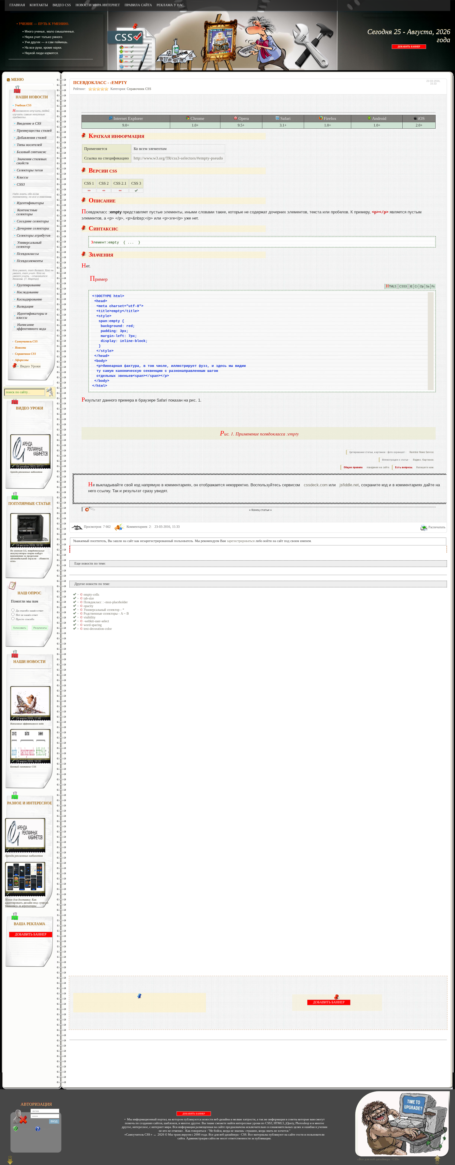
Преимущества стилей (34, 130)
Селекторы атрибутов (34, 235)
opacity (88, 606)
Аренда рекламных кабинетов (26, 472)
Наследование (28, 292)
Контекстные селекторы (27, 212)
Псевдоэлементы (30, 261)
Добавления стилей (32, 138)
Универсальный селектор (29, 244)
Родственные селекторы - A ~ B (106, 613)
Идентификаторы (30, 203)
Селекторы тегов (30, 170)
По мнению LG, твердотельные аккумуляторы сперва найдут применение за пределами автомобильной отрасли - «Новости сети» (29, 555)
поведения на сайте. (378, 467)
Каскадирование (30, 299)
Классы (23, 177)
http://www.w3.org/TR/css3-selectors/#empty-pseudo (178, 158)
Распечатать (436, 527)
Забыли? (46, 1129)
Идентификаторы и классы (31, 315)
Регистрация (26, 1129)
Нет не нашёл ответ (26, 614)
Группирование (29, 285)
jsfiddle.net (349, 485)
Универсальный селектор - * (104, 610)
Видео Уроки (30, 366)
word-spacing (93, 625)
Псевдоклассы (28, 254)
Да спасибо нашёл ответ (29, 610)
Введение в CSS (29, 123)
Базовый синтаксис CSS (23, 766)
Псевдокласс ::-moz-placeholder (106, 602)
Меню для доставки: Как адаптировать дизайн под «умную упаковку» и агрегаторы (26, 903)
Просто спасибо (24, 619)
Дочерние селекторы (33, 228)
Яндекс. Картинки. (423, 459)
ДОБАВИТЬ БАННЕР (409, 46)
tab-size (89, 598)
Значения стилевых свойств (31, 161)
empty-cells (91, 594)
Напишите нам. (425, 467)
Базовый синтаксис (32, 152)
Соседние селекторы (33, 221)
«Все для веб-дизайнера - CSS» (378, 1159)
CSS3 (21, 184)
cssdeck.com (316, 485)
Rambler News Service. (422, 452)
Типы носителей (29, 145)
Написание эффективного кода (31, 327)
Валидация (25, 306)
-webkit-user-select (96, 621)
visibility (90, 617)
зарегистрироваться (241, 541)
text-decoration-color (98, 629)
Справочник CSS (139, 89)
